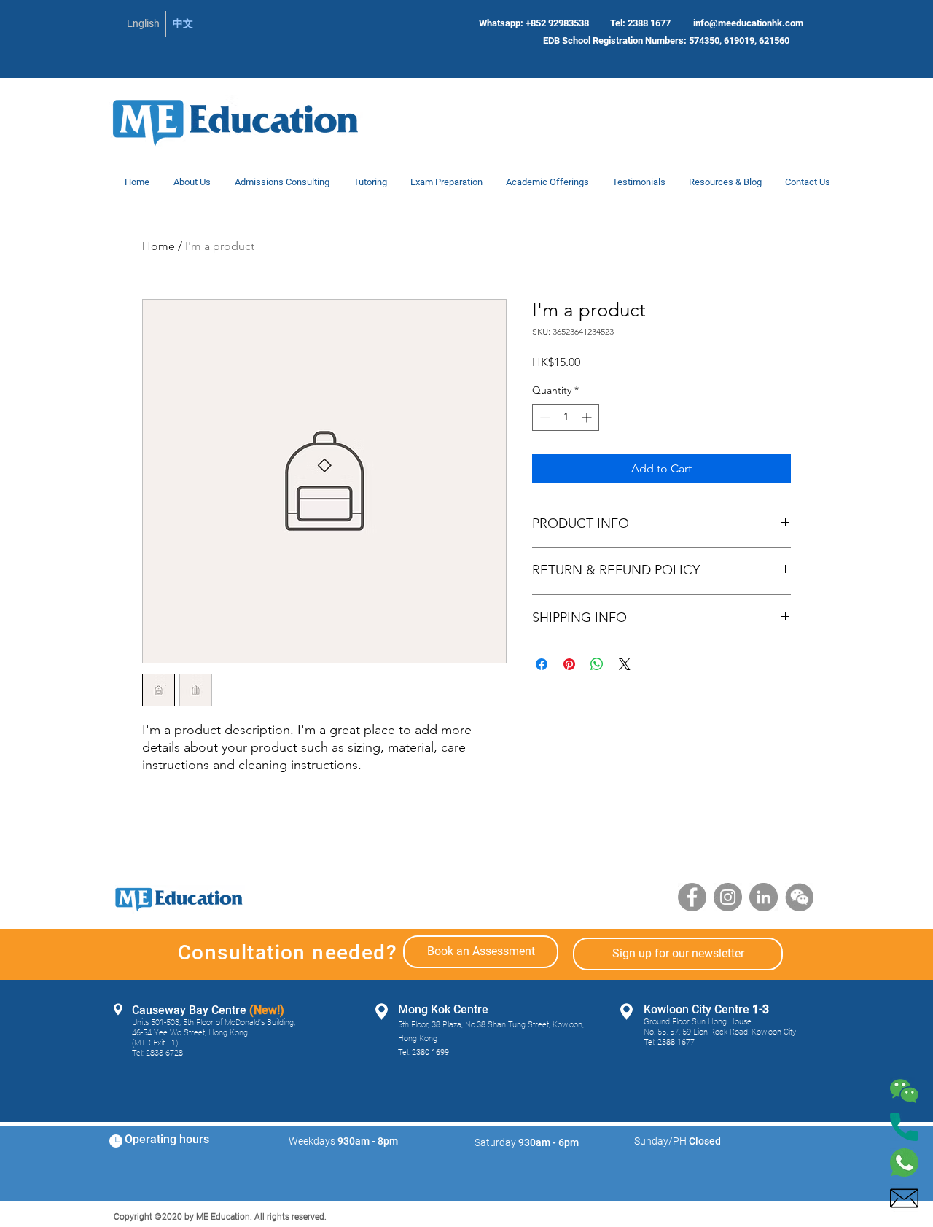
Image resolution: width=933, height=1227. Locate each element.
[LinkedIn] (763, 897)
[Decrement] (543, 417)
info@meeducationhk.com (748, 22)
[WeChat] (799, 897)
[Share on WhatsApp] (597, 664)
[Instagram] (728, 897)
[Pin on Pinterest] (569, 664)
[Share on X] (624, 664)
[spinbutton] (566, 417)
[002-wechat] (904, 1091)
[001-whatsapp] (904, 1162)
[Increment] (588, 417)
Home (158, 246)
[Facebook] (692, 897)
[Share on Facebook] (541, 664)
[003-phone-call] (904, 1127)
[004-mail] (904, 1198)
